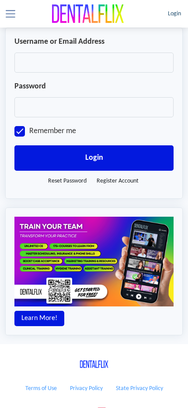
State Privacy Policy (139, 388)
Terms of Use (41, 388)
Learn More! (39, 318)
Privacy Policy (86, 388)
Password (30, 86)
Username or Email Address (59, 42)
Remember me (52, 131)
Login (174, 14)
